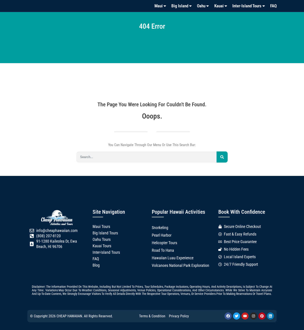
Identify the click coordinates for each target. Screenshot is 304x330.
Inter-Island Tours (246, 5)
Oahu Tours (102, 239)
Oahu (201, 5)
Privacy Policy (179, 316)
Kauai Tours (102, 246)
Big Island (179, 5)
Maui (158, 5)
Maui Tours (101, 226)
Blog (96, 265)
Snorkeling (160, 227)
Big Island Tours (105, 233)
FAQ (273, 5)
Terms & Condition (152, 316)
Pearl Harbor (161, 235)
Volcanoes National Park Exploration (180, 265)
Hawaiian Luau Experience (172, 258)
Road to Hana (163, 250)
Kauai (219, 5)
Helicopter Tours (164, 243)
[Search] (222, 157)
